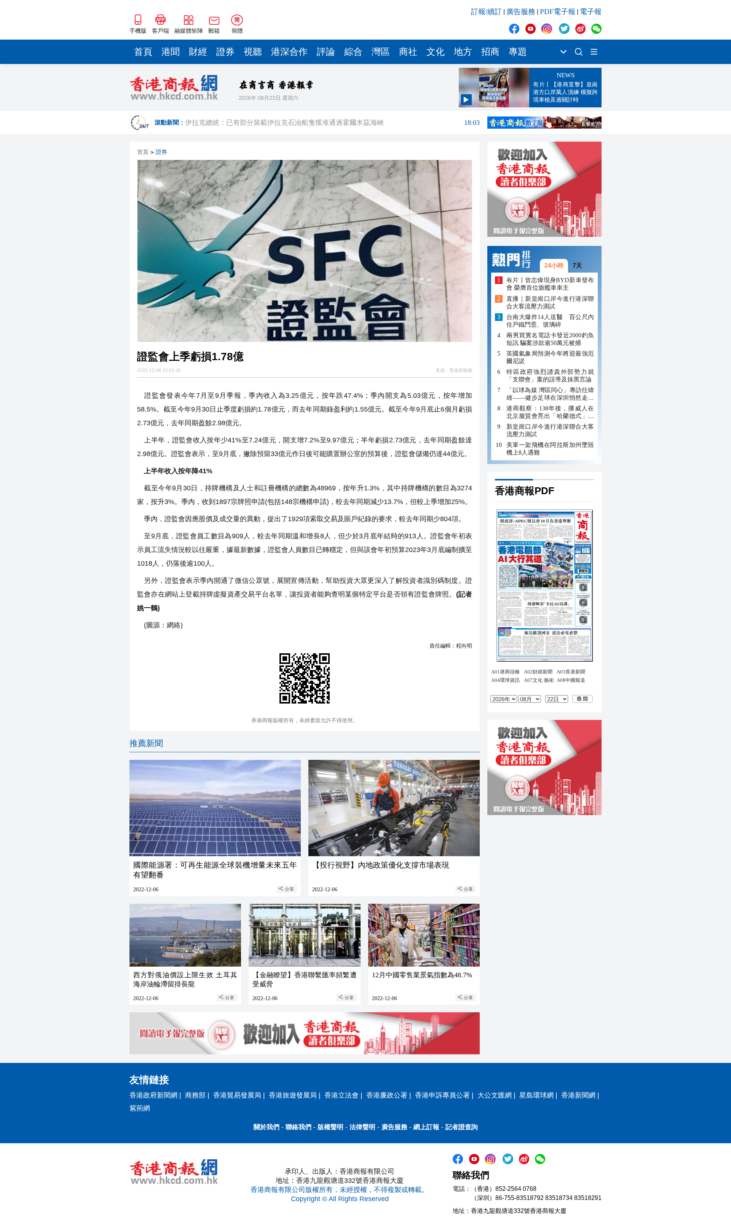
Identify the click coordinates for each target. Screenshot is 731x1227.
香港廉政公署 (386, 1095)
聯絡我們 (298, 1127)
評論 (326, 52)
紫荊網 (139, 1108)
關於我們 (266, 1127)
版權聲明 (330, 1127)
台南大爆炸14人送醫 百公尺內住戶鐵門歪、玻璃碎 (550, 321)
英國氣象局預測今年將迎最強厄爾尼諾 (550, 357)
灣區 (381, 52)
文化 (435, 52)
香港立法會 (341, 1095)
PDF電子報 (557, 12)
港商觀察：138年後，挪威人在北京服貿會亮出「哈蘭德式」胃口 (550, 412)
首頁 (143, 52)
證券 (225, 52)
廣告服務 (520, 12)
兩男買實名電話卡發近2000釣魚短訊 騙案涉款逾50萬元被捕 (550, 339)
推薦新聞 (146, 743)
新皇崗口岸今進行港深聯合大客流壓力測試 (550, 430)
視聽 (253, 52)
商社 (408, 52)
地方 (463, 52)
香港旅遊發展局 (293, 1095)
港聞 (170, 52)
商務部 (195, 1095)
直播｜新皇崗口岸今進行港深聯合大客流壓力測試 (550, 302)
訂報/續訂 (486, 12)
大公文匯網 (494, 1095)
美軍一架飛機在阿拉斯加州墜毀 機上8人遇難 (550, 449)
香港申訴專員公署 (442, 1095)
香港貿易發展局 (237, 1095)
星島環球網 (536, 1095)
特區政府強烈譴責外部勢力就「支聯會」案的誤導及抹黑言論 (550, 376)
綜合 (353, 52)
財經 (198, 52)
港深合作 (289, 52)
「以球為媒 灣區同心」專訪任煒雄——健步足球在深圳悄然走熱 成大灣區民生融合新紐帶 (550, 394)
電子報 (591, 12)
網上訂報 (426, 1127)
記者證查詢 (461, 1127)
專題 (518, 52)
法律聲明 (362, 1127)
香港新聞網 (578, 1095)
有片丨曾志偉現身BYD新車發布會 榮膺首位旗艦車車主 (550, 284)
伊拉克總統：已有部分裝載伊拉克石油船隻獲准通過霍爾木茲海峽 (332, 122)
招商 (490, 52)
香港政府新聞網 (153, 1095)
